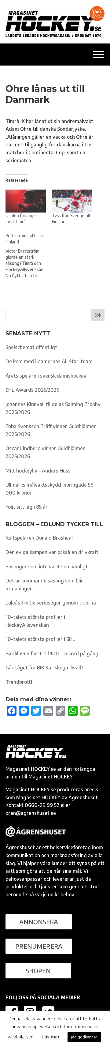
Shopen (38, 970)
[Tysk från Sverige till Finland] (72, 201)
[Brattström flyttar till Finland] (29, 256)
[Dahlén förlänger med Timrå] (26, 201)
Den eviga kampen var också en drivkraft (52, 552)
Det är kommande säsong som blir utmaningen (44, 585)
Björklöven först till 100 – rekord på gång (52, 653)
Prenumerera (38, 946)
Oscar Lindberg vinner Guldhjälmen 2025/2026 (46, 452)
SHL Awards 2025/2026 (33, 390)
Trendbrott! (19, 682)
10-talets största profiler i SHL (40, 639)
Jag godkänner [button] (84, 1036)
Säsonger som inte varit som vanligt (47, 566)
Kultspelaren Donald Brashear (40, 538)
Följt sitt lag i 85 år (27, 507)
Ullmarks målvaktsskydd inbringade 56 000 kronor (50, 489)
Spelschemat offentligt (31, 347)
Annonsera (38, 921)
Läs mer (51, 1036)
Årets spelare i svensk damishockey (46, 376)
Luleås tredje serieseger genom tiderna (51, 603)
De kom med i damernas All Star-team (49, 361)
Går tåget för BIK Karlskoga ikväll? (44, 668)
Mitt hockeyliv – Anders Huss (38, 471)
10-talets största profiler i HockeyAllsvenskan (35, 621)
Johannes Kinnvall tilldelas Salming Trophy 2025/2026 (53, 408)
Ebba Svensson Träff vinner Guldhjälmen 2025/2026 (51, 430)
